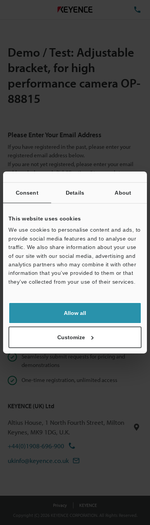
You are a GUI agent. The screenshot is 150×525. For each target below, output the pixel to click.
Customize (71, 337)
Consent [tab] (27, 193)
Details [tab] (75, 193)
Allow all (75, 313)
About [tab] (123, 193)
